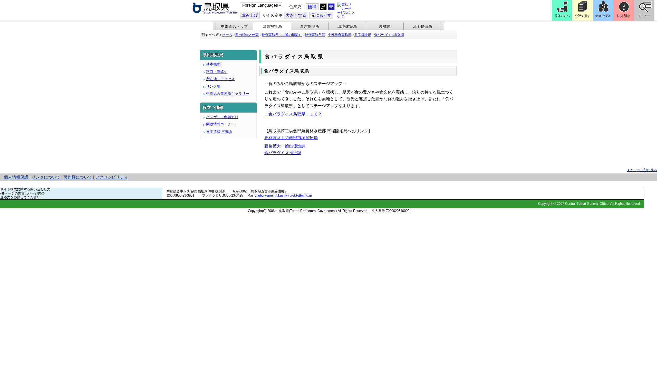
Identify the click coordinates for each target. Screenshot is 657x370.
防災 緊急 (623, 16)
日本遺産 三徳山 (219, 132)
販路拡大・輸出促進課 (284, 146)
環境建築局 (347, 26)
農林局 (385, 26)
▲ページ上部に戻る (642, 170)
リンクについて (46, 177)
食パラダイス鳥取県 (389, 35)
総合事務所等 (315, 35)
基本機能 (213, 64)
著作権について (77, 177)
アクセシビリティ (111, 177)
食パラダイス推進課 (282, 153)
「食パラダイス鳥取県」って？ (293, 114)
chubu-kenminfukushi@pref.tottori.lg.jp (283, 195)
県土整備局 (422, 26)
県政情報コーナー (220, 124)
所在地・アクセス (220, 79)
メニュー (644, 16)
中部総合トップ (234, 26)
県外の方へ (562, 16)
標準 (312, 7)
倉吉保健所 (309, 26)
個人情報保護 (16, 177)
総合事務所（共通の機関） (282, 35)
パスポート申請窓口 (222, 117)
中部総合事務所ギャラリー (227, 93)
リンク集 (213, 86)
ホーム (227, 35)
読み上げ (249, 15)
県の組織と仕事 (247, 35)
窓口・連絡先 (217, 72)
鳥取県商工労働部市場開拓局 (291, 137)
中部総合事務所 (339, 35)
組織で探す (603, 16)
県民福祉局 (272, 26)
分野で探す (582, 16)
